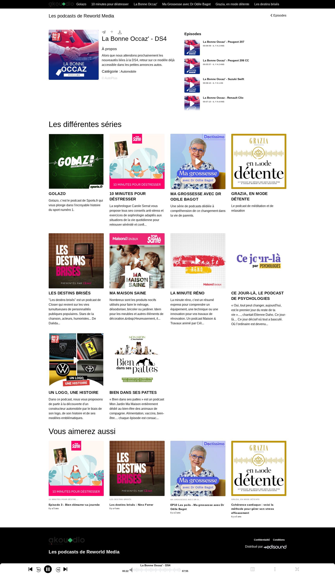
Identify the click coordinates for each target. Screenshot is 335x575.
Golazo (81, 4)
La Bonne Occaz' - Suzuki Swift (223, 79)
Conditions (279, 539)
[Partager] (104, 32)
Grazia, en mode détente (232, 4)
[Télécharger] (120, 32)
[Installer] (111, 32)
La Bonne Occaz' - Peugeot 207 (223, 41)
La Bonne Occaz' (145, 4)
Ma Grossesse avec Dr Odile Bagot (186, 4)
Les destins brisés (266, 4)
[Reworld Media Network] (84, 541)
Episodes (279, 15)
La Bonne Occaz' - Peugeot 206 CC (226, 60)
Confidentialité (262, 539)
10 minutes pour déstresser (110, 4)
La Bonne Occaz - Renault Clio (223, 97)
